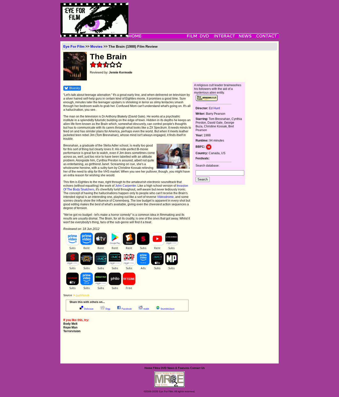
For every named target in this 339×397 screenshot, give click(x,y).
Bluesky (74, 88)
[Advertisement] (203, 13)
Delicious (89, 309)
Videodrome (165, 197)
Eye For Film (73, 46)
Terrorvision (71, 331)
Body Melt (70, 323)
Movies (96, 46)
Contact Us (197, 367)
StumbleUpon (167, 309)
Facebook (127, 309)
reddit (146, 309)
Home (148, 367)
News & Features (178, 367)
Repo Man (70, 327)
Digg (107, 309)
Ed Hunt (214, 108)
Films (156, 367)
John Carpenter (125, 185)
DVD (164, 367)
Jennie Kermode (120, 72)
